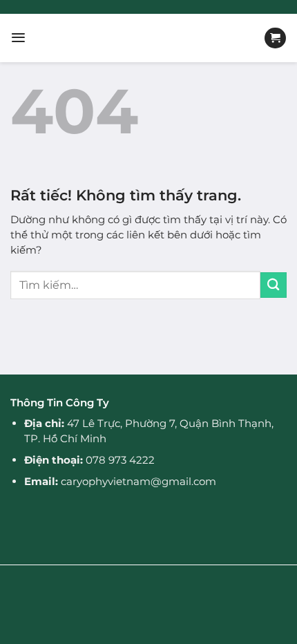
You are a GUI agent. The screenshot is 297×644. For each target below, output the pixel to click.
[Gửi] (273, 285)
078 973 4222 (120, 459)
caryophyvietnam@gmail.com (138, 481)
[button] (18, 37)
